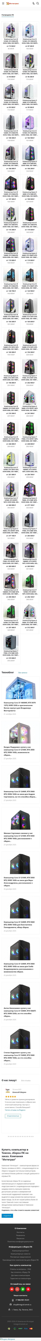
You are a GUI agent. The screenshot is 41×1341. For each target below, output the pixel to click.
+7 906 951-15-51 (22, 1300)
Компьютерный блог (20, 1251)
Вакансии (20, 1238)
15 (32, 1136)
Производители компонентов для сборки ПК (21, 1260)
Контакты (20, 1232)
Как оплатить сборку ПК (20, 1272)
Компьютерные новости (20, 1254)
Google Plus (17, 1289)
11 (25, 1136)
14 (31, 1136)
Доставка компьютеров (20, 1275)
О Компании (20, 1228)
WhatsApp (23, 1289)
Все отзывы (26, 1080)
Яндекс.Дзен (28, 1289)
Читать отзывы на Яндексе (15, 1110)
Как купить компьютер (20, 1265)
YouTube (12, 1289)
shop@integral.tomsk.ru (22, 1304)
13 (29, 1136)
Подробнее (7, 1216)
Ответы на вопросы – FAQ (20, 1269)
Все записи (22, 672)
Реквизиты (20, 1235)
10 (24, 1136)
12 (27, 1136)
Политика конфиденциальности (20, 1241)
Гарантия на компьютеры (20, 1278)
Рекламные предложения (20, 1257)
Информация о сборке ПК (20, 1247)
